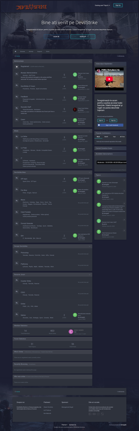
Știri (22, 236)
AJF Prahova (47, 410)
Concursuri (49, 99)
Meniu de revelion (83, 189)
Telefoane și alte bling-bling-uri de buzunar (35, 139)
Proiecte (32, 88)
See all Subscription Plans (118, 170)
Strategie (35, 317)
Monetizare (34, 228)
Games (23, 315)
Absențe (25, 101)
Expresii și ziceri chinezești (110, 182)
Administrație (19, 61)
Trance (50, 204)
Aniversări (46, 141)
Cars (30, 317)
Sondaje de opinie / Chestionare (32, 141)
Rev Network (47, 413)
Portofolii (37, 255)
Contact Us (72, 425)
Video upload (45, 214)
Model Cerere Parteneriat (82, 119)
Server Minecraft (83, 85)
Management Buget (67, 407)
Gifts (47, 255)
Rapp (37, 202)
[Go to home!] (15, 51)
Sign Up (118, 5)
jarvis (81, 77)
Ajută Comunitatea (41, 88)
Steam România (48, 407)
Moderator (37, 109)
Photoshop (25, 253)
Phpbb (31, 266)
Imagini (29, 193)
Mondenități (28, 238)
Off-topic (24, 179)
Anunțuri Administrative (29, 73)
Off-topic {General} (83, 178)
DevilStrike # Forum (28, 86)
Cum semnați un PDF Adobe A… (84, 235)
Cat (75, 332)
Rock (46, 202)
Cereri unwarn (46, 122)
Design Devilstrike (20, 246)
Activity (31, 51)
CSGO (23, 292)
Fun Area (24, 190)
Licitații (25, 152)
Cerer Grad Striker (83, 108)
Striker (82, 110)
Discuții (25, 206)
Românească (37, 204)
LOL (28, 306)
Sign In (56, 37)
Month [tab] (106, 136)
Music (23, 200)
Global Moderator (28, 109)
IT (21, 158)
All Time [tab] (122, 136)
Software (25, 160)
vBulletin (40, 266)
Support (39, 51)
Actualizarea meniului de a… (84, 314)
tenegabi (82, 87)
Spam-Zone (26, 181)
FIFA (32, 306)
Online (23, 304)
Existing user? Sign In (102, 5)
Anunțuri (25, 75)
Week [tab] (98, 136)
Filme (24, 193)
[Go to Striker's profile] (75, 110)
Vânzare (32, 150)
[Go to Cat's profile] (71, 331)
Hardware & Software (29, 226)
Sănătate (49, 226)
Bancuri (34, 193)
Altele (16, 131)
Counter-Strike (26, 281)
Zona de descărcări (28, 164)
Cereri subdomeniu (35, 122)
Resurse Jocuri (19, 274)
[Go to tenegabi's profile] (75, 87)
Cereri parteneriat (28, 124)
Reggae (30, 204)
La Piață (24, 148)
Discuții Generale (27, 223)
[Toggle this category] (90, 61)
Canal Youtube (26, 212)
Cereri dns (26, 122)
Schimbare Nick (40, 99)
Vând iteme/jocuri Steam (109, 233)
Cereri (23, 119)
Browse (22, 51)
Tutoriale (25, 255)
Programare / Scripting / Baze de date (34, 162)
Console (46, 317)
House (25, 204)
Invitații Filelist (82, 97)
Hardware (32, 160)
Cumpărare (26, 150)
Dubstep (32, 202)
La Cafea (24, 136)
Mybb (35, 266)
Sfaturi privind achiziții (29, 166)
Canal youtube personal (30, 216)
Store (47, 51)
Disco (42, 202)
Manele (44, 204)
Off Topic (33, 181)
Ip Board (25, 266)
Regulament (25, 66)
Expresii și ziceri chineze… (82, 136)
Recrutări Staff (26, 107)
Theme (63, 425)
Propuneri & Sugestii (29, 99)
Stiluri (52, 266)
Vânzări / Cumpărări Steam (44, 150)
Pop (50, 202)
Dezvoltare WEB (40, 164)
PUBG (24, 306)
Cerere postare (35, 214)
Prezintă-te (26, 88)
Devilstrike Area (20, 172)
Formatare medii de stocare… (83, 160)
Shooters (25, 317)
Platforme (24, 264)
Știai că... (39, 238)
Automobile (26, 228)
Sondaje (39, 226)
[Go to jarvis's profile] (75, 75)
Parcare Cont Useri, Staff (83, 74)
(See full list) (49, 352)
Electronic (26, 202)
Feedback (24, 97)
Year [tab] (114, 136)
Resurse (31, 255)
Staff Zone (32, 75)
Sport (44, 226)
